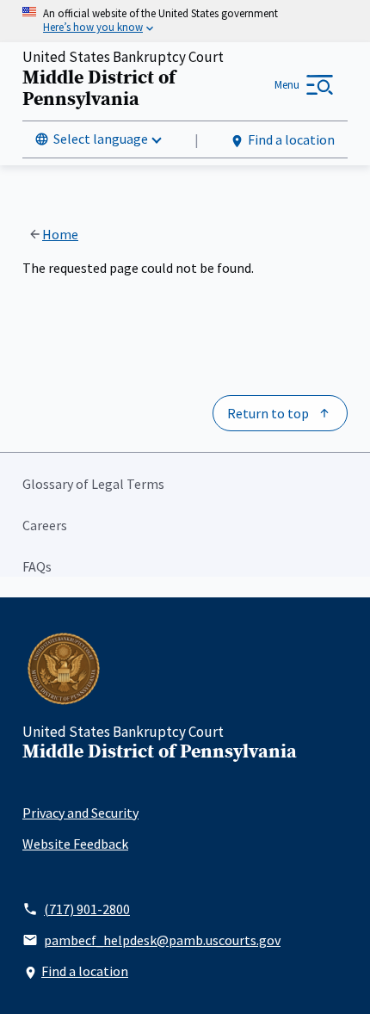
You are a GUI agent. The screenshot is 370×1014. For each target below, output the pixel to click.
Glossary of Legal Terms (93, 483)
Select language (100, 138)
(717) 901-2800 (87, 909)
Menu (286, 84)
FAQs (37, 566)
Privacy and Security (80, 812)
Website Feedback (75, 843)
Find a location (291, 139)
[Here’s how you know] (185, 21)
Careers (44, 525)
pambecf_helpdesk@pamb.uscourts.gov (162, 940)
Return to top (268, 413)
